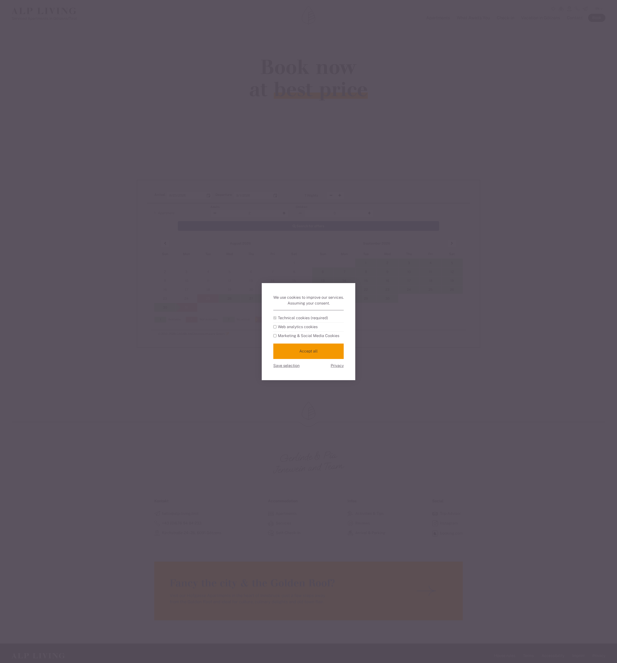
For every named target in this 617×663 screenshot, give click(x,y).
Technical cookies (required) (303, 318)
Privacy (337, 365)
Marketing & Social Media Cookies (308, 336)
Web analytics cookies (298, 327)
